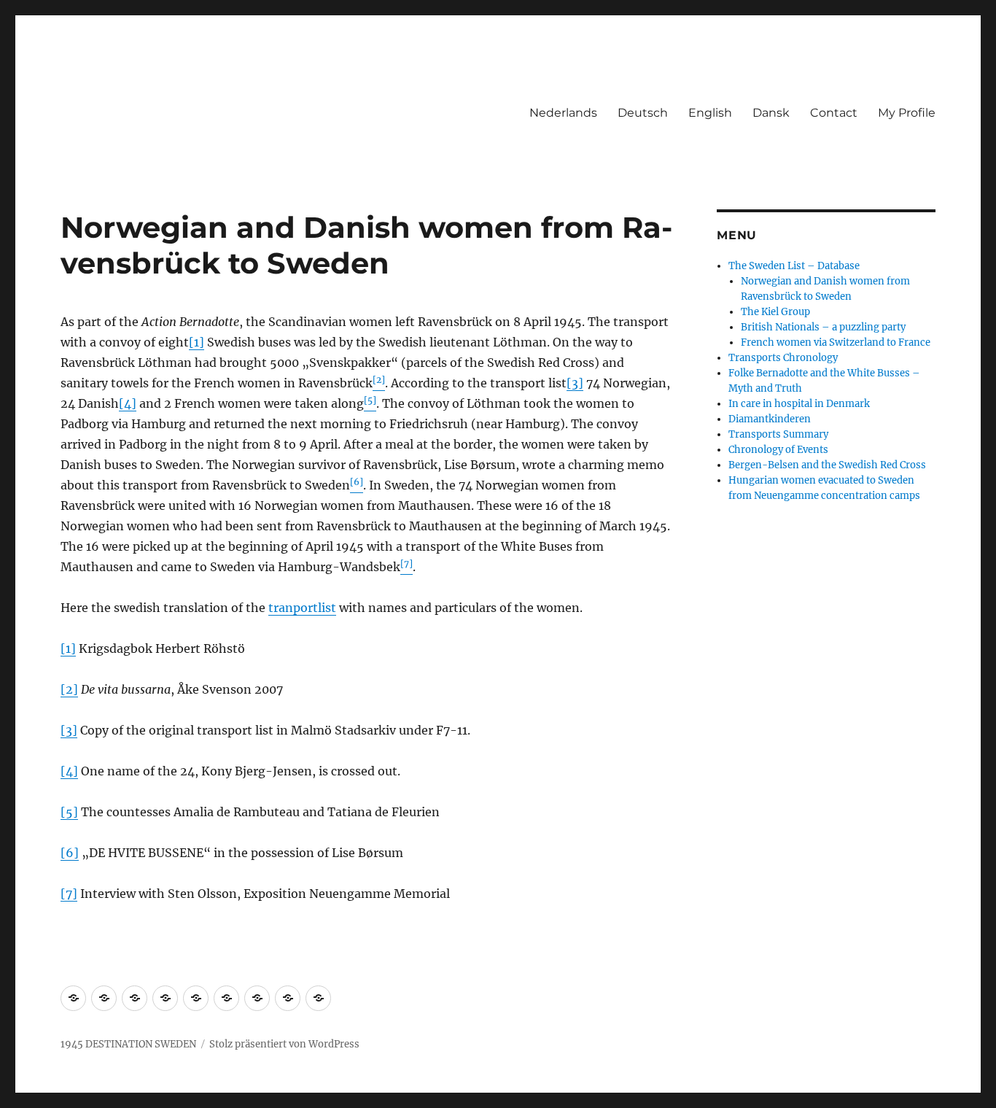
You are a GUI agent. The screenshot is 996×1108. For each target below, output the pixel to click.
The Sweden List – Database (794, 266)
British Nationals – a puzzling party (823, 327)
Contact (833, 113)
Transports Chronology (783, 358)
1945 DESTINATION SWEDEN (128, 1044)
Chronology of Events (778, 449)
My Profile (906, 113)
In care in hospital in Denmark (799, 404)
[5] (69, 812)
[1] (196, 342)
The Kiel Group (775, 312)
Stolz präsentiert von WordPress (284, 1044)
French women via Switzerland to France (835, 342)
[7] (69, 893)
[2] (69, 689)
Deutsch (643, 113)
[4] (127, 403)
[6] (70, 852)
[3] (575, 383)
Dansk (771, 113)
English (710, 113)
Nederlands (563, 113)
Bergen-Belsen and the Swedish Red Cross (827, 465)
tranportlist (302, 607)
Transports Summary (778, 434)
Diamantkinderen (769, 419)
